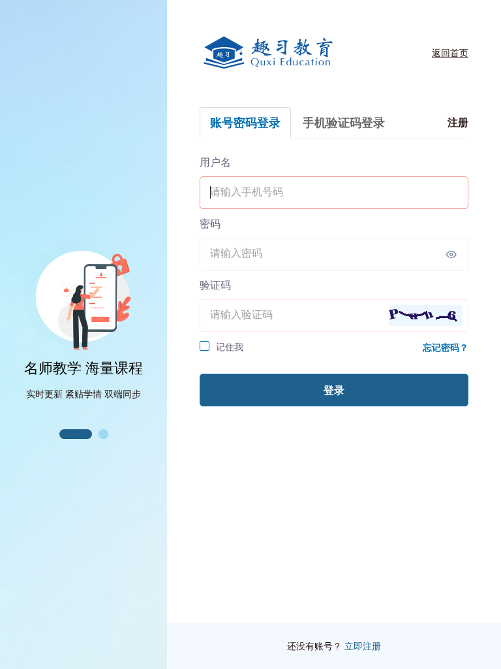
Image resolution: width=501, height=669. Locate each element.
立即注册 (362, 645)
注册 (458, 122)
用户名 (215, 162)
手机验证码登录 (344, 122)
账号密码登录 (245, 122)
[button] (75, 434)
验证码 (215, 284)
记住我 (229, 347)
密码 (210, 223)
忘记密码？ (445, 347)
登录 (334, 390)
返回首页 (450, 52)
